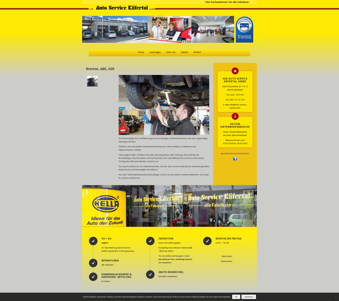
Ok (236, 297)
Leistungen (155, 52)
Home (141, 52)
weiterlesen (248, 297)
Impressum (226, 256)
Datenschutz (226, 261)
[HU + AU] (93, 241)
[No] (335, 297)
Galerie (184, 52)
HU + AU (106, 238)
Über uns (170, 52)
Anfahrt (197, 52)
